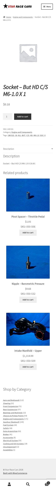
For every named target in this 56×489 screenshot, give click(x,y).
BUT (23, 135)
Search (28, 484)
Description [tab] (8, 148)
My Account (9, 484)
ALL (19, 135)
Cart (43, 482)
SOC (41, 135)
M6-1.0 (36, 135)
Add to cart (22, 116)
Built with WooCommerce (15, 473)
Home (8, 17)
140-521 (11, 135)
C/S (27, 135)
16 (16, 135)
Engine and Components (23, 17)
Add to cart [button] (28, 232)
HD (31, 135)
